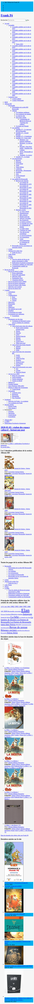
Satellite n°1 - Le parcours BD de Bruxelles (23, 130)
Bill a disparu (24, 215)
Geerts (18, 355)
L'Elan (10, 249)
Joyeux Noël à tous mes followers (15, 914)
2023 (12, 704)
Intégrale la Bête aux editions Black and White (18, 966)
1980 (5, 606)
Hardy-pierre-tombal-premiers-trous (22, 328)
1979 (2, 606)
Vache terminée (16, 377)
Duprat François (21, 336)
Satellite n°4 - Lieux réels (23, 138)
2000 (10, 557)
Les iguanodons (24, 237)
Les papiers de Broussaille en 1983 (25, 197)
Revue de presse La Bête (15, 271)
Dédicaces (11, 307)
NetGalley (19, 624)
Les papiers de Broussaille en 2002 (25, 207)
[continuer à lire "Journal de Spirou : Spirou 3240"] (9, 550)
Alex (17, 174)
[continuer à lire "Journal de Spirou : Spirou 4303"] (9, 468)
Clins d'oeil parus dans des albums (22, 326)
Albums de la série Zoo (15, 251)
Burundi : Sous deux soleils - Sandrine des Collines (26, 148)
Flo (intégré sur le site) (15, 309)
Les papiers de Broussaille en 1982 (25, 193)
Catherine (19, 169)
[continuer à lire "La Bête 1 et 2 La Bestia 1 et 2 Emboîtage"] (14, 666)
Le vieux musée (24, 211)
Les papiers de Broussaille (20, 179)
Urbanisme (11, 391)
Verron (18, 331)
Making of (11, 382)
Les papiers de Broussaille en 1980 (25, 190)
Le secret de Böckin (26, 235)
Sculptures (8, 399)
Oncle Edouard (20, 175)
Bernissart (15, 394)
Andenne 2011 (16, 393)
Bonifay (14, 299)
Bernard (18, 160)
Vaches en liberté (17, 381)
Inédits (10, 305)
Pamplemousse (24, 213)
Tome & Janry (20, 362)
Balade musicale (24, 216)
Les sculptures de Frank (15, 403)
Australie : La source (26, 155)
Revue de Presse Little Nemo (17, 285)
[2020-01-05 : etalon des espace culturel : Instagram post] (10, 442)
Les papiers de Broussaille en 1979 (25, 186)
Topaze (14, 300)
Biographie (11, 304)
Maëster (18, 348)
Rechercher (4, 20)
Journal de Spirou (6, 617)
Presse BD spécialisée (18, 275)
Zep (17, 369)
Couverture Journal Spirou (16, 472)
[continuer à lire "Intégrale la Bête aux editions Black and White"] (14, 964)
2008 (10, 515)
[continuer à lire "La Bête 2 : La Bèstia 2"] (14, 759)
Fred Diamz (19, 363)
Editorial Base (18, 766)
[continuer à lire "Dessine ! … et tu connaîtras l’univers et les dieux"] (14, 939)
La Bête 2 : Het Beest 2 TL (13, 825)
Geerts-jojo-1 (20, 341)
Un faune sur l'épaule (22, 126)
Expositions (15, 316)
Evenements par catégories (16, 314)
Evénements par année (15, 312)
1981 (8, 607)
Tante (17, 165)
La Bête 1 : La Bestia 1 (11, 730)
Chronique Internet (17, 280)
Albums (14, 110)
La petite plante (24, 228)
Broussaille (11, 105)
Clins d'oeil (11, 324)
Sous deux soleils (21, 117)
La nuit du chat (20, 116)
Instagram (27, 614)
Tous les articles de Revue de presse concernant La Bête (20, 260)
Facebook (8, 614)
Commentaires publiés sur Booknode (19, 597)
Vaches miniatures (17, 379)
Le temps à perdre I (25, 222)
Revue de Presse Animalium (16, 283)
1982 (12, 606)
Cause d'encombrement (24, 239)
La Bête (10, 257)
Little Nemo (11, 254)
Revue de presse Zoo (14, 288)
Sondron (18, 360)
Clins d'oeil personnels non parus (22, 367)
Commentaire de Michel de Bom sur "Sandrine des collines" (25, 121)
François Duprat (21, 372)
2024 (12, 673)
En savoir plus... (5, 447)
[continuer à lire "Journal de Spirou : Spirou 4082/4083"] (9, 489)
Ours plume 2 (12, 408)
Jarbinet (18, 346)
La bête (15, 616)
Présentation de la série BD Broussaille (19, 568)
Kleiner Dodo (12, 406)
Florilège (11, 310)
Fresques (11, 411)
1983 (17, 607)
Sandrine (18, 172)
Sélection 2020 (16, 276)
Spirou (10, 256)
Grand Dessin (16, 389)
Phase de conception (18, 375)
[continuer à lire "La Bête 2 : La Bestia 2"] (14, 697)
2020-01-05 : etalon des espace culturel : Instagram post (15, 428)
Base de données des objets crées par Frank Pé (14, 835)
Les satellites (16, 128)
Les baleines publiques (22, 112)
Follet (17, 350)
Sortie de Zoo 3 (16, 252)
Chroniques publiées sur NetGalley (22, 264)
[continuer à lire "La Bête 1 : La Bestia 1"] (14, 728)
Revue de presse (9, 269)
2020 (10, 475)
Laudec (18, 357)
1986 (29, 607)
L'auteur (7, 290)
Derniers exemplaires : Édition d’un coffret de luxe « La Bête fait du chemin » (18, 999)
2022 (12, 735)
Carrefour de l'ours (25, 230)
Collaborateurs (12, 295)
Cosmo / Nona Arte (20, 673)
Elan (25, 610)
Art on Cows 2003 (13, 374)
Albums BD (8, 104)
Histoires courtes (21, 210)
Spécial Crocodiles (25, 218)
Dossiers (7, 317)
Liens (10, 293)
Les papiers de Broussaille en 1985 (25, 203)
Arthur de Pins (20, 358)
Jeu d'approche (24, 220)
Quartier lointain (13, 384)
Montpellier (15, 396)
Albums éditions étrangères (16, 669)
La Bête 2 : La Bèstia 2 (11, 761)
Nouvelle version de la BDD (13, 886)
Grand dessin (12, 415)
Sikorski (18, 333)
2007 (10, 536)
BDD (6, 102)
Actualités (11, 25)
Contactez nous (12, 97)
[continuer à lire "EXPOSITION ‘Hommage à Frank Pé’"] (14, 881)
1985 (25, 607)
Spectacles (11, 413)
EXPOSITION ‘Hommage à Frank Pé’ (16, 883)
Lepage (18, 370)
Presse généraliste (17, 273)
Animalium (11, 292)
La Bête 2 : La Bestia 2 (11, 699)
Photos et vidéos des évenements (18, 387)
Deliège (18, 365)
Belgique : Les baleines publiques (25, 140)
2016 (10, 496)
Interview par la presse (15, 287)
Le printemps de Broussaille (24, 243)
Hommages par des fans (15, 319)
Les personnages (17, 158)
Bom (13, 297)
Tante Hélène (20, 167)
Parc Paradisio (16, 398)
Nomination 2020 (17, 278)
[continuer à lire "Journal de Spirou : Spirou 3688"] (9, 509)
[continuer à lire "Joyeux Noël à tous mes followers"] (14, 912)
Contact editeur (16, 99)
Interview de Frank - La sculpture (18, 401)
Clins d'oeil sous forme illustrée (21, 345)
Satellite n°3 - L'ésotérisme (24, 136)
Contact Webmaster (18, 100)
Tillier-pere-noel (20, 343)
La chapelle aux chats (26, 223)
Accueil (7, 23)
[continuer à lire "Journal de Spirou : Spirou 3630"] (9, 529)
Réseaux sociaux (9, 630)
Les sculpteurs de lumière (23, 114)
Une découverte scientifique (24, 233)
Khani (13, 830)
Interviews (11, 302)
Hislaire (18, 338)
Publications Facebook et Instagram (22, 263)
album (13, 671)
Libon (17, 334)
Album (18, 671)
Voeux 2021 (19, 44)
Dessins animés (9, 404)
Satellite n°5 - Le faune (23, 157)
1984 (21, 607)
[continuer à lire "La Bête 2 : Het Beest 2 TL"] (14, 823)
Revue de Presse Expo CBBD (17, 281)
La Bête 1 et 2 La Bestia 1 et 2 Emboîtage (17, 668)
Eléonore (18, 162)
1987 (2, 611)
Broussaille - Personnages (23, 170)
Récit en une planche (22, 181)
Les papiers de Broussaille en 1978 (25, 183)
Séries (15, 633)
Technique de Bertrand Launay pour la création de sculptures (21, 321)
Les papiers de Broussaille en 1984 (25, 200)
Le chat (18, 177)
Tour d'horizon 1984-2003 (16, 386)
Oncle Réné (19, 163)
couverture (15, 473)
